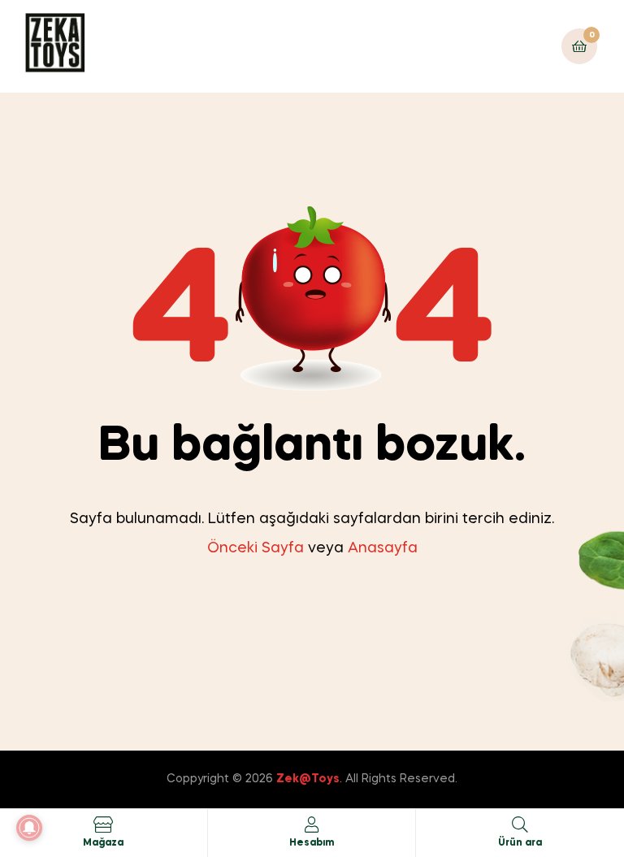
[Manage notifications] (29, 828)
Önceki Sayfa (255, 548)
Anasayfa (383, 548)
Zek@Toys (308, 779)
